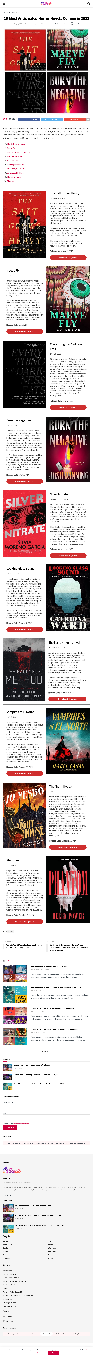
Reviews (51, 1258)
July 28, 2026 (34, 991)
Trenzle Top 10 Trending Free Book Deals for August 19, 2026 (36, 1075)
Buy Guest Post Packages (12, 1285)
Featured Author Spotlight (12, 1292)
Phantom (11, 181)
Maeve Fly (11, 148)
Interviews (52, 1248)
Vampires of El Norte (15, 173)
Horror (10, 932)
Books (17, 12)
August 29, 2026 (35, 970)
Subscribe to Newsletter (12, 1306)
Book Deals (7, 1244)
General (51, 1241)
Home (5, 12)
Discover (6, 1258)
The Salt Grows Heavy (16, 144)
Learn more (7, 1195)
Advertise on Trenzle (10, 1274)
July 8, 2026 (34, 1012)
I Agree (54, 1353)
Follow (47, 1334)
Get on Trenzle (8, 1299)
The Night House (14, 177)
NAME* (5, 1113)
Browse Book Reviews (11, 1278)
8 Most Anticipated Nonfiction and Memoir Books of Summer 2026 (56, 987)
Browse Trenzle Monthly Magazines (15, 1281)
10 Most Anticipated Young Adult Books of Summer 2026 (52, 1008)
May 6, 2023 (18, 24)
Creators (6, 1255)
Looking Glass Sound (15, 164)
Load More (46, 1051)
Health (50, 1244)
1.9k (47, 970)
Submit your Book (9, 1303)
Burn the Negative (14, 156)
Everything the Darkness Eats (19, 152)
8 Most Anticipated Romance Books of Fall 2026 (49, 966)
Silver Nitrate (12, 160)
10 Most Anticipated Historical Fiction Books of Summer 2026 (54, 1029)
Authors (11, 12)
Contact (6, 1288)
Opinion (51, 1255)
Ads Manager (7, 1270)
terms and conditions (21, 1124)
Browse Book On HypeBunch (68, 258)
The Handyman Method (16, 168)
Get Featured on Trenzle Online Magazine (18, 1295)
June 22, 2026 (35, 1033)
